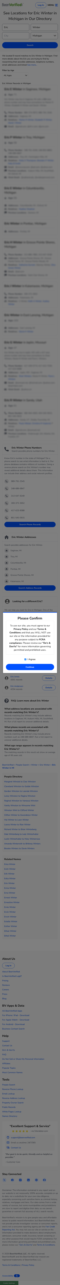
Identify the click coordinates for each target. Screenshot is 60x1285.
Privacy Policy (21, 629)
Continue (30, 667)
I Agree (31, 659)
